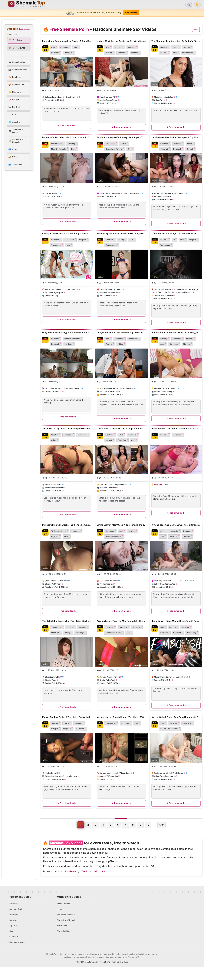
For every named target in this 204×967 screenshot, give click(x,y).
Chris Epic (156, 292)
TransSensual (114, 391)
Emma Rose (110, 193)
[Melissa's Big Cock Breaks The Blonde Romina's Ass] (66, 556)
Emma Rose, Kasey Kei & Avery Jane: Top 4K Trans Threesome (121, 137)
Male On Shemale (58, 149)
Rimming (118, 47)
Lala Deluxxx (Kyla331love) (172, 193)
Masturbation (187, 53)
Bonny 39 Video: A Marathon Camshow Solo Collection (66, 137)
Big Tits (187, 47)
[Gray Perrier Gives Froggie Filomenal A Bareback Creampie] (66, 363)
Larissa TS (110, 97)
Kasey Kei (122, 193)
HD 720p (110, 103)
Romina (63, 580)
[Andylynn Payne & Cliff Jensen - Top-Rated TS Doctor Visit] (121, 363)
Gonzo (66, 723)
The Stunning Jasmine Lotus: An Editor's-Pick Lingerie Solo (176, 41)
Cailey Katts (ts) (166, 289)
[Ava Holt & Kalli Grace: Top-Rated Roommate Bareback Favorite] (176, 748)
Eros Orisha (71, 289)
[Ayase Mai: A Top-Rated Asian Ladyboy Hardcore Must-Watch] (66, 459)
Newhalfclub (57, 487)
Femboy (172, 627)
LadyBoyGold (72, 776)
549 (161, 824)
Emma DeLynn (110, 580)
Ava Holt (167, 773)
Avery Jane (135, 193)
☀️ (197, 5)
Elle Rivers (181, 289)
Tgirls (162, 100)
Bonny (55, 193)
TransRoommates (167, 584)
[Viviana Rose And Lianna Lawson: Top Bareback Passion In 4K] (176, 556)
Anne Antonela (169, 388)
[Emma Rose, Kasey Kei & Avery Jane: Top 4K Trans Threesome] (121, 168)
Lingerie (163, 47)
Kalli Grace (178, 773)
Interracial (132, 435)
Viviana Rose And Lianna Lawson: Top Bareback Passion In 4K (176, 525)
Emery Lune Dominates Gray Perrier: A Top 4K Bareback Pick (66, 41)
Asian (189, 144)
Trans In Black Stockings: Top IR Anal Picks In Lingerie (176, 233)
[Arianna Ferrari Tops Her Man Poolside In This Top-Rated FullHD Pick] (121, 652)
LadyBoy (67, 729)
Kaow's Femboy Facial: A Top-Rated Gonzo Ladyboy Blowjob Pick (66, 717)
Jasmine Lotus (166, 97)
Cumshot (55, 53)
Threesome (110, 144)
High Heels (69, 240)
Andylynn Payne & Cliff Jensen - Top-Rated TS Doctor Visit (121, 332)
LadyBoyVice (57, 776)
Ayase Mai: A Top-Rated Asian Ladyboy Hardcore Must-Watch (66, 428)
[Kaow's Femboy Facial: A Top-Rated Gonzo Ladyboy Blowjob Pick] (66, 748)
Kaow (53, 773)
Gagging (78, 723)
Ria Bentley (169, 292)
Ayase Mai (55, 484)
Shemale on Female (114, 149)
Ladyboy (54, 435)
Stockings (80, 633)
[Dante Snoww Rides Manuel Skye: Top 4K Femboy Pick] (176, 652)
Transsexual (56, 245)
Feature (109, 344)
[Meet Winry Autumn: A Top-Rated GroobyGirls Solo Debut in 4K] (121, 264)
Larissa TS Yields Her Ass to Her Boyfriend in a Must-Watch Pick (121, 41)
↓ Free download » (66, 125)
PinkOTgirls (57, 584)
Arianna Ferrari (113, 677)
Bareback (131, 47)
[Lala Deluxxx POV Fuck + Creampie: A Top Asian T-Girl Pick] (176, 168)
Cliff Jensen (126, 388)
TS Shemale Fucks (58, 531)
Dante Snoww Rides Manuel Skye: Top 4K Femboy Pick (176, 621)
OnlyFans (167, 196)
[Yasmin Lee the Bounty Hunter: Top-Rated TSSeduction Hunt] (121, 748)
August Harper (183, 292)
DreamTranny (112, 100)
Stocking (71, 144)
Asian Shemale (63, 903)
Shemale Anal (15, 909)
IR (174, 240)
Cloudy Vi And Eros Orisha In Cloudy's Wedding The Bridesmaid (66, 233)
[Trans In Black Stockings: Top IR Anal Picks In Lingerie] (176, 264)
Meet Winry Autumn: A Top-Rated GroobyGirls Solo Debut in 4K (121, 233)
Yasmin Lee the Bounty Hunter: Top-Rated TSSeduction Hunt (121, 717)
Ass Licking (191, 633)
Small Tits (122, 440)
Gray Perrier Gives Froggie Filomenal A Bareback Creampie (66, 332)
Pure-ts (109, 584)
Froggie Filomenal (71, 388)
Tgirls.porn (58, 292)
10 (148, 824)
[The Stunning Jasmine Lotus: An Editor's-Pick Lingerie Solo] (176, 72)
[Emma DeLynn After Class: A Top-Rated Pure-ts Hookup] (121, 556)
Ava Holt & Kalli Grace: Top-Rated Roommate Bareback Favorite (176, 717)
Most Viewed (17, 48)
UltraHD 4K (57, 100)
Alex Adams (125, 773)
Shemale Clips (63, 931)
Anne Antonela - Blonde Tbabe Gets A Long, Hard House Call (176, 332)
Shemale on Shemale (169, 531)
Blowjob (109, 53)
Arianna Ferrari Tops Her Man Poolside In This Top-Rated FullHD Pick (121, 621)
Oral (53, 47)
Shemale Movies (16, 942)
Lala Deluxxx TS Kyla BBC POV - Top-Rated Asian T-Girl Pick (121, 428)
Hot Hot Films (167, 295)
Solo (175, 53)
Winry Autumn (114, 289)
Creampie (68, 53)
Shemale (134, 53)
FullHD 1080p (167, 103)
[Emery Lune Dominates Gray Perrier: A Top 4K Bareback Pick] (66, 72)
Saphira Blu (55, 677)
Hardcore (64, 47)
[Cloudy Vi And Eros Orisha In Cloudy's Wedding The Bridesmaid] (66, 264)
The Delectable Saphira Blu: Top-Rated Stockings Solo (66, 621)
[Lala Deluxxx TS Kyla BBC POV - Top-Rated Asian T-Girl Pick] (121, 459)
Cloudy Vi (59, 289)
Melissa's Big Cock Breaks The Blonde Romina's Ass (66, 525)
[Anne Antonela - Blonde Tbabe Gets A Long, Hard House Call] (176, 363)
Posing (175, 47)
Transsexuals (111, 245)
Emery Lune (57, 97)
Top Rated (16, 40)
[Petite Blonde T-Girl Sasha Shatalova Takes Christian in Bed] (176, 459)
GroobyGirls (113, 292)
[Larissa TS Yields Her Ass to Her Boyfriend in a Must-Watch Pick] (121, 72)
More (196, 29)
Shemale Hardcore (113, 536)
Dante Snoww (166, 677)
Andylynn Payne (111, 388)
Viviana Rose (169, 580)
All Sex (123, 144)
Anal (75, 47)
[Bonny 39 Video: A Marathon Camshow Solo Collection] (66, 168)
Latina (59, 909)
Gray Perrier (71, 97)
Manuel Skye (181, 677)
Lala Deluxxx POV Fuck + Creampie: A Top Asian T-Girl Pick (176, 137)
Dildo (73, 149)
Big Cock (55, 536)
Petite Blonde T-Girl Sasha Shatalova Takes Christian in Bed (176, 428)
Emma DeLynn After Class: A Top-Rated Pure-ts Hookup (121, 525)
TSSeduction (112, 776)
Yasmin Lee (112, 773)
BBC (121, 435)
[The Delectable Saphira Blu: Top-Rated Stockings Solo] (66, 652)
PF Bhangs (193, 289)
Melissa (53, 580)
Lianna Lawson (184, 580)
